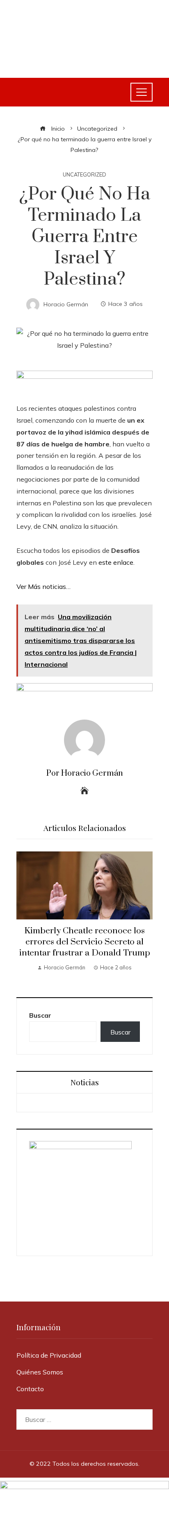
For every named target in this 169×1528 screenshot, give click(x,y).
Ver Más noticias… (43, 586)
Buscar (40, 1015)
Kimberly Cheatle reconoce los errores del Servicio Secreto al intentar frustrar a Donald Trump (84, 942)
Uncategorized (84, 174)
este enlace (115, 562)
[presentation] (24, 916)
